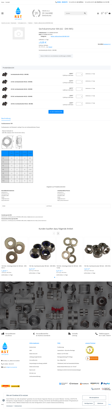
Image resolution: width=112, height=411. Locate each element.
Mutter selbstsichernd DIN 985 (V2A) (60, 36)
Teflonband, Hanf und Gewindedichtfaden (68, 363)
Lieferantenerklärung (34, 376)
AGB (30, 350)
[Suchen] (85, 13)
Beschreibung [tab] (5, 118)
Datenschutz (18, 406)
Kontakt (8, 2)
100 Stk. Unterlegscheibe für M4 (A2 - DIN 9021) (13, 267)
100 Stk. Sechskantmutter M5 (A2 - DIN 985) (42, 266)
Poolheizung (60, 347)
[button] (101, 13)
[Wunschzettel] (105, 13)
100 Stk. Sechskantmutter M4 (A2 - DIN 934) (97, 266)
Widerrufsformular (34, 366)
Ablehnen (100, 403)
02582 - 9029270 (62, 2)
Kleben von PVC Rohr (62, 353)
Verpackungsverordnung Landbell (38, 363)
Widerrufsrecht (33, 353)
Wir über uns (32, 373)
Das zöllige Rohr (61, 360)
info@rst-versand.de (11, 367)
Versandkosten (33, 360)
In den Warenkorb (56, 112)
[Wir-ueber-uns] (42, 13)
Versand (50, 47)
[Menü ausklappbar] (2, 13)
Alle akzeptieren (94, 397)
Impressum (9, 406)
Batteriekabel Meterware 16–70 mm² (67, 366)
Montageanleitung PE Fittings (65, 357)
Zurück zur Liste (5, 23)
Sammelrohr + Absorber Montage (66, 350)
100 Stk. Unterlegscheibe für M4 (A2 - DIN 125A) (68, 267)
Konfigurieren (89, 403)
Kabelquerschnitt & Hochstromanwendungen (69, 370)
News (2, 2)
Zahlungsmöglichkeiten (35, 357)
